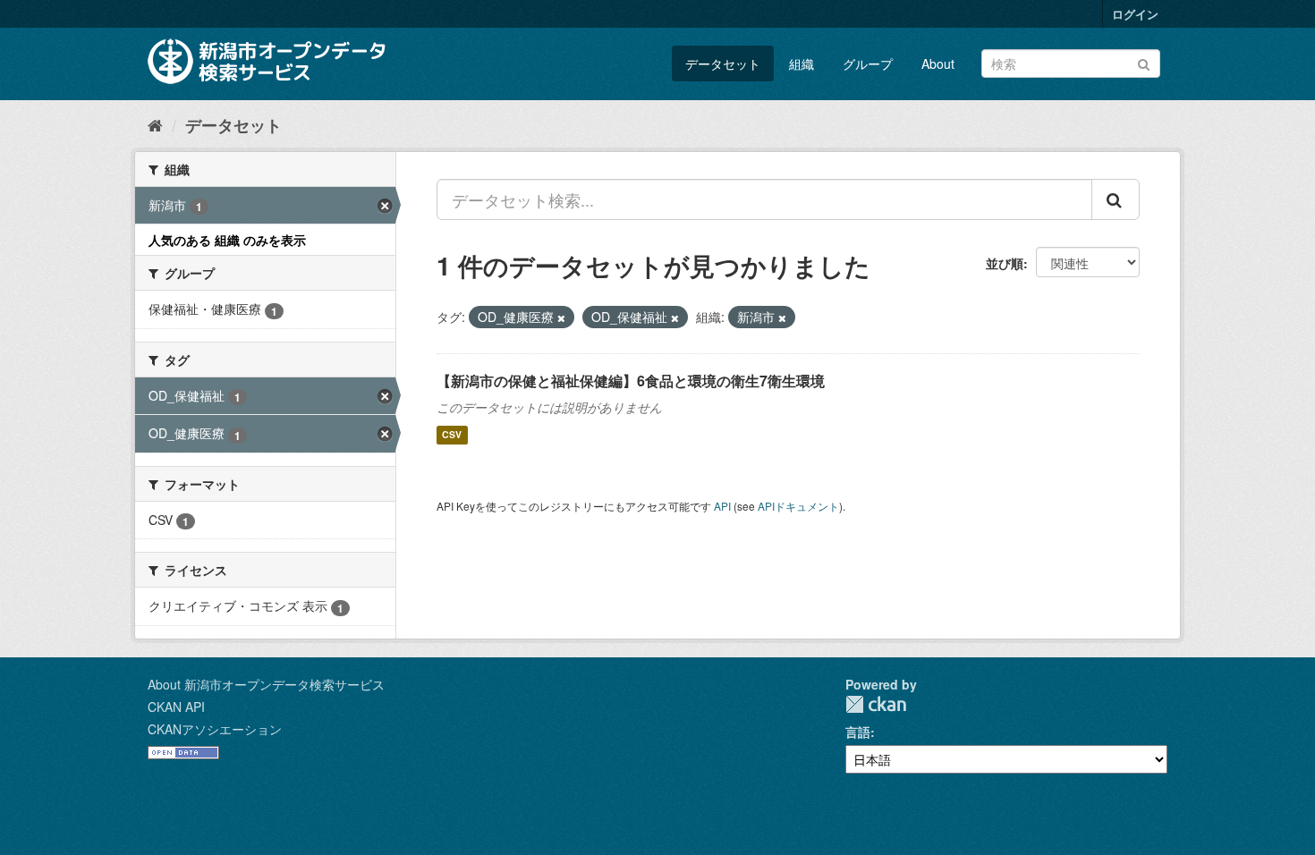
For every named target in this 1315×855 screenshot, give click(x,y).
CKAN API (176, 706)
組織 (801, 63)
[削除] (561, 317)
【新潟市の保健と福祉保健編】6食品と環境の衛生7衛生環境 (631, 380)
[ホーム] (155, 124)
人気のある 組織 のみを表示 (227, 240)
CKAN (875, 704)
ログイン (1135, 13)
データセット (722, 63)
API (722, 505)
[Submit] (1143, 62)
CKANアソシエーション (215, 729)
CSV (452, 435)
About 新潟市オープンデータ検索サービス (266, 684)
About (937, 63)
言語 (857, 732)
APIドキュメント (798, 505)
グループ (868, 63)
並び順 (1004, 263)
